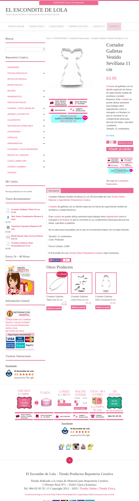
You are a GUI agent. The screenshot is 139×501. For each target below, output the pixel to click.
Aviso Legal (77, 494)
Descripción (54, 191)
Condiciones (56, 26)
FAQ (53, 494)
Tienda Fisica (36, 26)
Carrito (114, 26)
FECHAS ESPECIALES (17, 73)
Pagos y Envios (43, 494)
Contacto (99, 26)
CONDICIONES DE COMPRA (18, 319)
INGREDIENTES (14, 96)
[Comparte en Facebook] (55, 261)
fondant (65, 220)
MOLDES (11, 91)
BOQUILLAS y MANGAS (17, 155)
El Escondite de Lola (37, 10)
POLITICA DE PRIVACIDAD (17, 325)
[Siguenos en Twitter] (68, 449)
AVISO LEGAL (12, 328)
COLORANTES (13, 120)
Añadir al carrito (125, 143)
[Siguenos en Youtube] (83, 449)
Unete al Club (108, 494)
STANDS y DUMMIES (16, 167)
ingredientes (112, 216)
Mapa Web (88, 494)
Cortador (110, 86)
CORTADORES (60, 38)
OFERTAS (11, 172)
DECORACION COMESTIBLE (20, 126)
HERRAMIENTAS (14, 143)
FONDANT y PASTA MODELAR (20, 108)
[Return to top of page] (69, 460)
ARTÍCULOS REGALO (17, 79)
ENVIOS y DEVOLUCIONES (18, 322)
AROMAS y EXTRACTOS (18, 114)
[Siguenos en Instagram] (76, 449)
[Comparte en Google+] (66, 261)
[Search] (43, 49)
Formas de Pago (78, 26)
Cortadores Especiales (79, 38)
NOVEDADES (13, 67)
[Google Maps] (90, 449)
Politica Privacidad (63, 494)
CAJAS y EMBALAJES (16, 161)
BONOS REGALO (15, 85)
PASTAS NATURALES (16, 102)
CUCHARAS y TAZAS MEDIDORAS (22, 149)
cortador (125, 99)
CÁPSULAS (12, 137)
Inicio (48, 38)
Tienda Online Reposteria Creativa (85, 253)
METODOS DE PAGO (15, 331)
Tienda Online (16, 26)
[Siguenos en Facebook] (61, 449)
